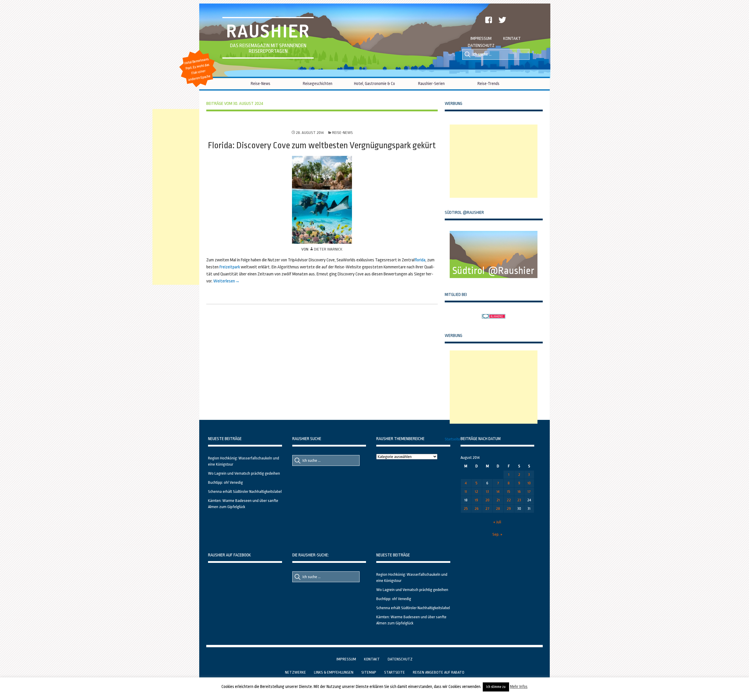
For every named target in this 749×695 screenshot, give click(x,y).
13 (487, 491)
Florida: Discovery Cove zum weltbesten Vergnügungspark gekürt (322, 145)
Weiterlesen (224, 281)
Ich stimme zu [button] (496, 687)
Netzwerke (295, 672)
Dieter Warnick (328, 249)
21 (498, 500)
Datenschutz (481, 45)
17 (529, 491)
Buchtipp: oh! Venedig (225, 482)
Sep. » (497, 534)
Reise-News (260, 83)
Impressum (481, 38)
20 (487, 500)
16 (519, 491)
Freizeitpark (229, 267)
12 (476, 491)
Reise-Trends (488, 83)
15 (508, 491)
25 (466, 508)
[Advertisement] (493, 161)
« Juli (497, 522)
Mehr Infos (519, 686)
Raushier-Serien (431, 83)
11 (466, 491)
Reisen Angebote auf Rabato (438, 672)
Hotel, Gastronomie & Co (374, 83)
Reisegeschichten (317, 83)
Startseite (452, 439)
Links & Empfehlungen (333, 672)
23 (519, 500)
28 (498, 508)
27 (487, 508)
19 (476, 500)
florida (420, 260)
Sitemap (368, 672)
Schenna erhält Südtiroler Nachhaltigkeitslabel (245, 491)
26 (477, 508)
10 (529, 483)
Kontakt (512, 38)
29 (509, 508)
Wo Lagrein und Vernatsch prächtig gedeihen (244, 473)
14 (498, 491)
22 (509, 500)
